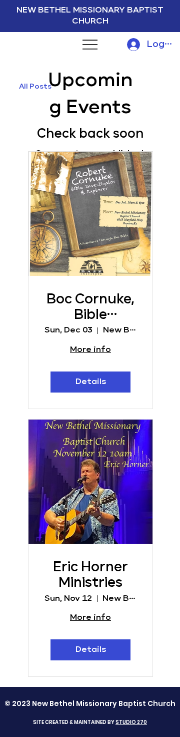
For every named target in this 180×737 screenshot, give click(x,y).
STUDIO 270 (131, 722)
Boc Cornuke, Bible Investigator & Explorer (90, 308)
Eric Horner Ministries (90, 575)
